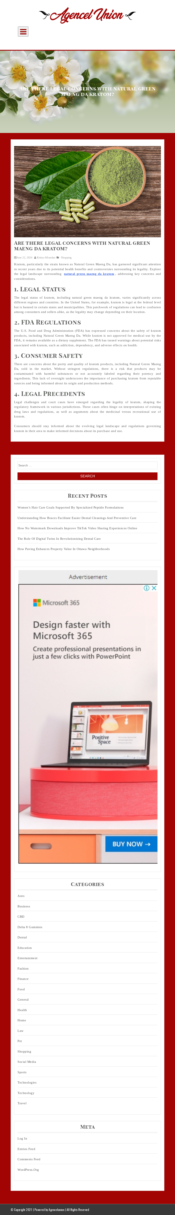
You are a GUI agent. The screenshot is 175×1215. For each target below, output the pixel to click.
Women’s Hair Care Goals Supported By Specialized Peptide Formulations (71, 507)
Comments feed (29, 1159)
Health (22, 1010)
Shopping (66, 257)
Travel (22, 1103)
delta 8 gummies (30, 927)
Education (25, 948)
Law (21, 1030)
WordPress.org (28, 1169)
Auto (21, 896)
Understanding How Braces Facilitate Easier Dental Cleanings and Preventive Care (77, 518)
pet (20, 1041)
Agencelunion (56, 1209)
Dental (22, 937)
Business (24, 906)
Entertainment (28, 958)
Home (22, 1020)
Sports (22, 1072)
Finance (23, 979)
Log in (22, 1138)
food (21, 989)
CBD (21, 916)
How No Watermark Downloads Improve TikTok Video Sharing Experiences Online (77, 528)
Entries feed (26, 1149)
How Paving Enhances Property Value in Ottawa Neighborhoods (64, 549)
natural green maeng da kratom (89, 274)
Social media (27, 1061)
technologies (27, 1082)
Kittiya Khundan (46, 257)
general (23, 999)
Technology (26, 1093)
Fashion (23, 968)
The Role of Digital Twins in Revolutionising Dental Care (59, 538)
